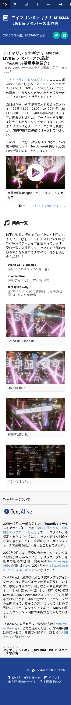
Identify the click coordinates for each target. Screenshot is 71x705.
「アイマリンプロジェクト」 (26, 79)
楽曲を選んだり (48, 528)
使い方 (16, 677)
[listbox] (49, 4)
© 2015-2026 (46, 670)
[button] (64, 35)
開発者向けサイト (24, 682)
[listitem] (35, 267)
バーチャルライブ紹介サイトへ (44, 206)
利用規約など (53, 682)
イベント (9, 647)
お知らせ (35, 677)
